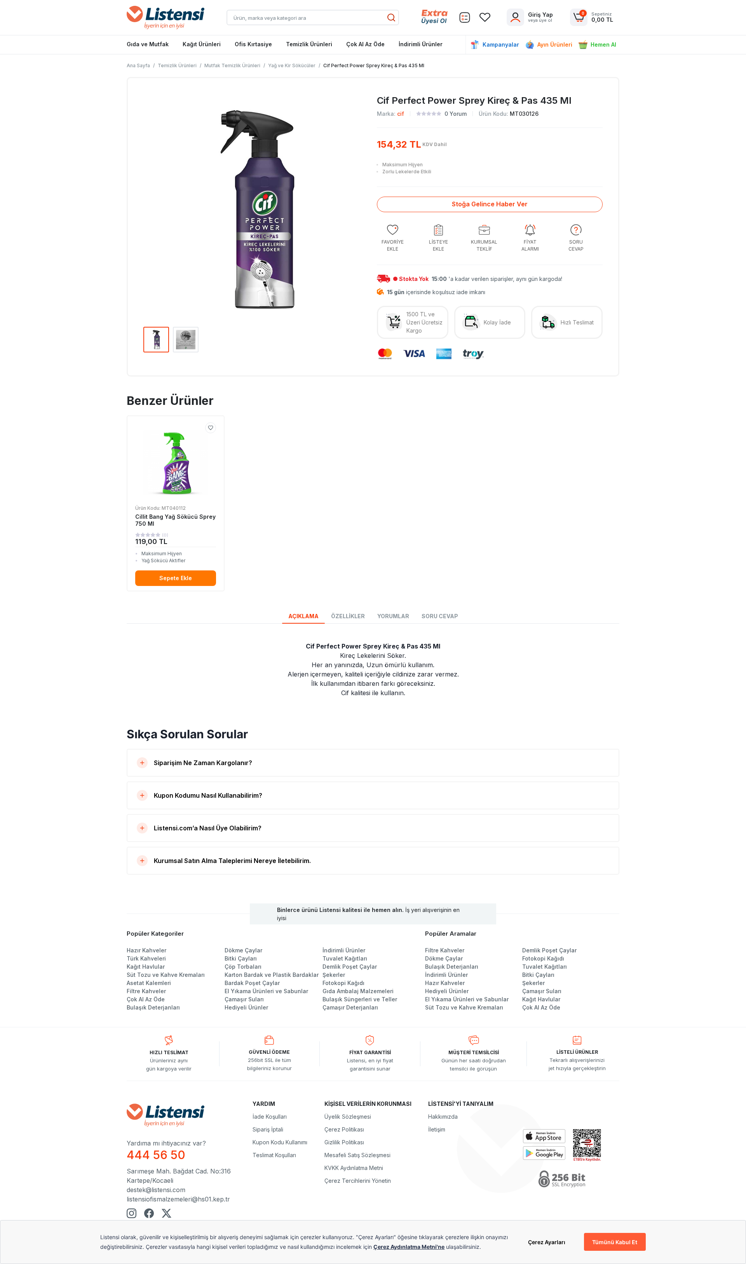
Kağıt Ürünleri (202, 44)
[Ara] (391, 17)
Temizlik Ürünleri (309, 44)
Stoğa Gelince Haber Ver (490, 204)
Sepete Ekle (175, 578)
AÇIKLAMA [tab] (303, 616)
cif (400, 113)
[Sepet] (464, 17)
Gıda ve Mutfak (148, 44)
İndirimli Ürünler (421, 44)
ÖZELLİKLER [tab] (348, 616)
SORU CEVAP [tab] (440, 616)
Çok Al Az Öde (365, 44)
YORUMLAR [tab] (393, 616)
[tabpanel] (373, 669)
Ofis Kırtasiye (253, 44)
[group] (392, 238)
